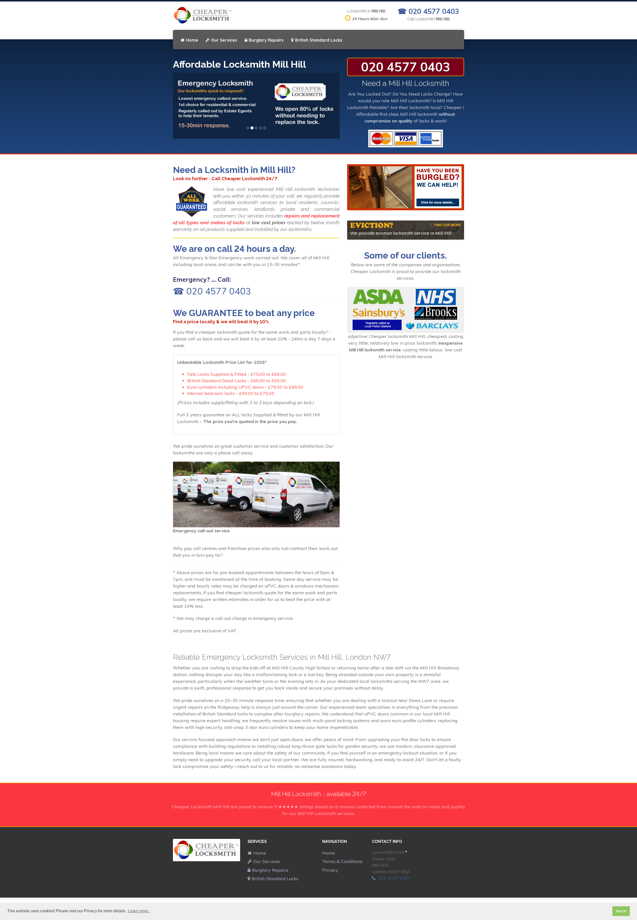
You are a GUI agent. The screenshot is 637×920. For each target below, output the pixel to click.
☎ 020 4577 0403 (428, 11)
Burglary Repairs (266, 40)
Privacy (330, 870)
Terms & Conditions (342, 861)
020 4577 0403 (405, 67)
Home (192, 40)
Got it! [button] (621, 911)
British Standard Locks (318, 40)
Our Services (224, 40)
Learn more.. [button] (139, 911)
